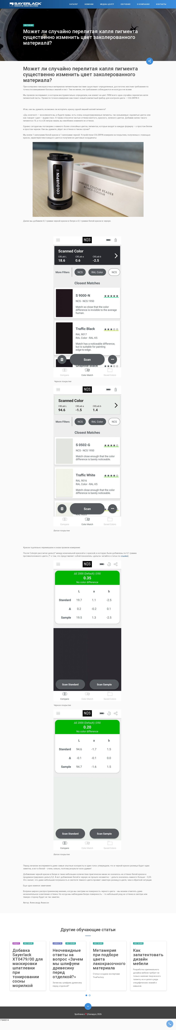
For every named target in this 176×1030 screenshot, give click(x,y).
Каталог (73, 4)
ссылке (124, 556)
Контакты (161, 4)
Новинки (89, 4)
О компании (143, 4)
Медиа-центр (107, 4)
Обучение (125, 4)
